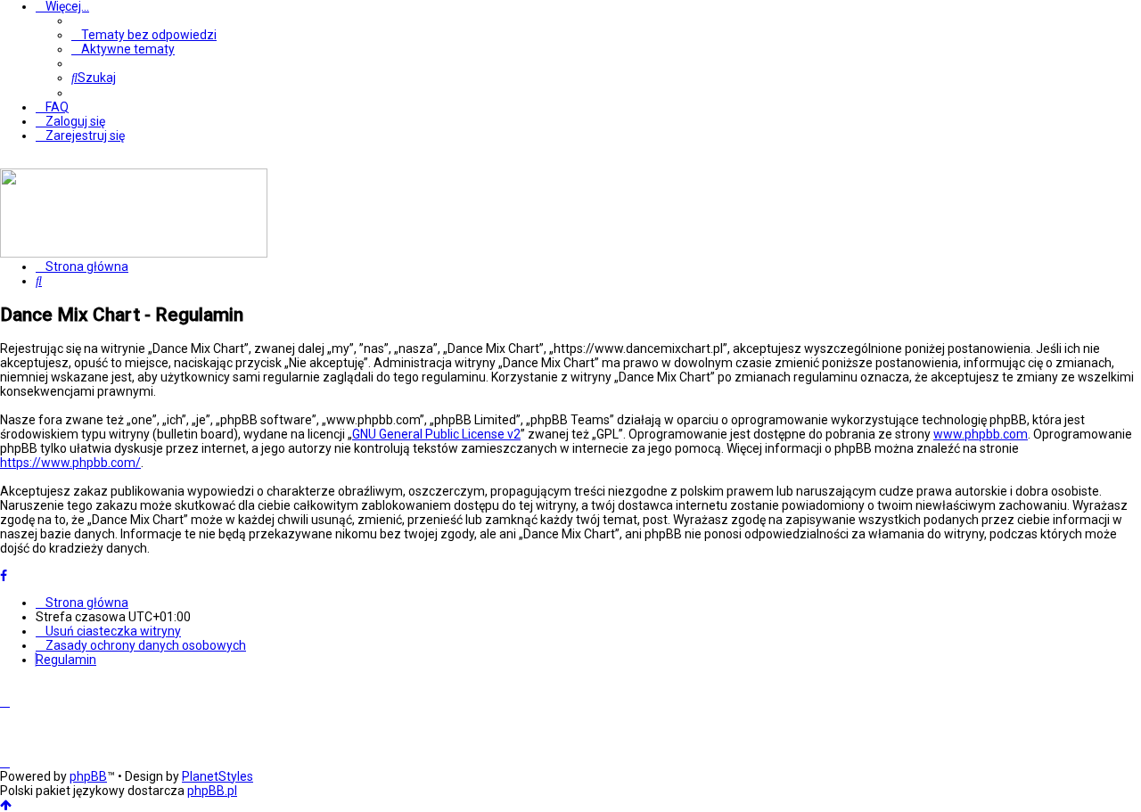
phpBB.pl (212, 790)
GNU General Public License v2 (436, 434)
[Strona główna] (133, 253)
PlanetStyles (217, 776)
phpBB (88, 776)
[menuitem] (144, 35)
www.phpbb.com (980, 434)
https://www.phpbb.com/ (70, 462)
